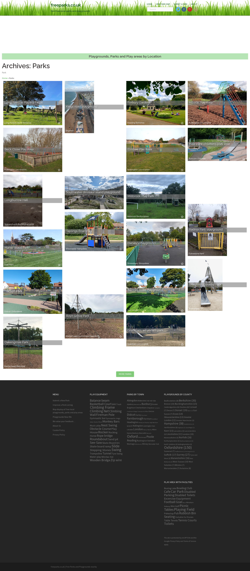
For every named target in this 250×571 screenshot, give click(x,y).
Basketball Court (101, 404)
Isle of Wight (190, 427)
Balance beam (100, 400)
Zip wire (116, 460)
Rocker (103, 432)
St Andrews (194, 308)
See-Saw (96, 442)
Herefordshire (189, 424)
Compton (157, 408)
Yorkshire (185, 468)
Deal (6, 265)
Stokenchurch (10, 224)
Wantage (131, 444)
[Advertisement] (125, 34)
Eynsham (144, 415)
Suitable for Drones (184, 517)
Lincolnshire (205, 123)
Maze (100, 422)
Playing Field (184, 509)
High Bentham (154, 422)
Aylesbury (130, 404)
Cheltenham (140, 407)
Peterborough (142, 437)
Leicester (130, 429)
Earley (138, 415)
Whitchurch (138, 444)
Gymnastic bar (97, 418)
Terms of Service (190, 541)
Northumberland (186, 441)
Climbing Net (99, 411)
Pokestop (169, 513)
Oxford (132, 436)
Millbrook (131, 216)
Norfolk (185, 437)
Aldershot (142, 400)
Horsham (70, 207)
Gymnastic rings (113, 418)
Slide (116, 446)
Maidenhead (10, 366)
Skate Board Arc (111, 442)
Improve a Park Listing (63, 405)
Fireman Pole (105, 415)
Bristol (169, 403)
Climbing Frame (102, 407)
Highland (181, 427)
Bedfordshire (143, 216)
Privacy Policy (59, 434)
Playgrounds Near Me (62, 417)
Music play (95, 425)
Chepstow (150, 408)
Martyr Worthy (147, 430)
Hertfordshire (170, 427)
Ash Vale (153, 401)
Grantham (131, 344)
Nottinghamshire (185, 444)
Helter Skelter (94, 422)
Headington (132, 422)
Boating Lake (170, 488)
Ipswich (129, 426)
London (138, 429)
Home (4, 78)
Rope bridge (105, 435)
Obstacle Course (100, 429)
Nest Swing (109, 425)
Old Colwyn (132, 310)
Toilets (169, 523)
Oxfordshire (16, 311)
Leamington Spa (149, 426)
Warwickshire (180, 458)
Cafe (167, 491)
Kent (11, 265)
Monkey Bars (111, 421)
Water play (95, 456)
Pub (176, 513)
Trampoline (96, 453)
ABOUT (194, 4)
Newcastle (142, 433)
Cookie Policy (59, 430)
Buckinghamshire (26, 224)
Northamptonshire (171, 441)
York (157, 444)
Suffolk (170, 454)
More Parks (125, 374)
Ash (148, 401)
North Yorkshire (24, 123)
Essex (178, 413)
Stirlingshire (190, 451)
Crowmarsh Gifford (142, 411)
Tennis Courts (187, 520)
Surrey (183, 454)
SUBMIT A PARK (180, 4)
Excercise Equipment (177, 498)
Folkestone (194, 254)
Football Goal (173, 502)
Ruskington (194, 123)
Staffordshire (180, 451)
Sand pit (113, 439)
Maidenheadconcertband (78, 336)
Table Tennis (171, 520)
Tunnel (106, 453)
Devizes (151, 411)
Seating (169, 516)
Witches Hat (107, 456)
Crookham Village (132, 411)
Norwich (148, 433)
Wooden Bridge (100, 460)
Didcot (7, 311)
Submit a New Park (61, 400)
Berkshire (140, 123)
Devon (171, 410)
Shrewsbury (132, 263)
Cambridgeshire (171, 407)
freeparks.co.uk (66, 5)
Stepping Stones (100, 450)
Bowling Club (184, 488)
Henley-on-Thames (144, 422)
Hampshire (82, 249)
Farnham (148, 419)
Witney (145, 444)
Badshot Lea (137, 404)
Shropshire (144, 263)
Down (190, 411)
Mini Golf (175, 506)
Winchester (71, 249)
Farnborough (135, 418)
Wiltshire (179, 465)
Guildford (155, 419)
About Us (57, 425)
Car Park (177, 491)
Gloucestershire (174, 417)
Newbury (135, 433)
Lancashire (179, 431)
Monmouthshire (171, 437)
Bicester (155, 404)
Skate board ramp (100, 446)
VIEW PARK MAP (163, 4)
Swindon (151, 440)
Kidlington (138, 425)
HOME (149, 4)
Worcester (152, 444)
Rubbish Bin (187, 513)
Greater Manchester (185, 420)
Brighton (70, 131)
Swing (116, 449)
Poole (150, 437)
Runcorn (193, 159)
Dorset (181, 410)
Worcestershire (171, 468)
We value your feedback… (64, 421)
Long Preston (10, 123)
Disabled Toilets (185, 495)
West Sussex (180, 461)
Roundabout (99, 439)
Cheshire (201, 159)
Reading (131, 123)
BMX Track (116, 404)
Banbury (147, 404)
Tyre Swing (117, 453)
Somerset (169, 451)
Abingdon (132, 400)
